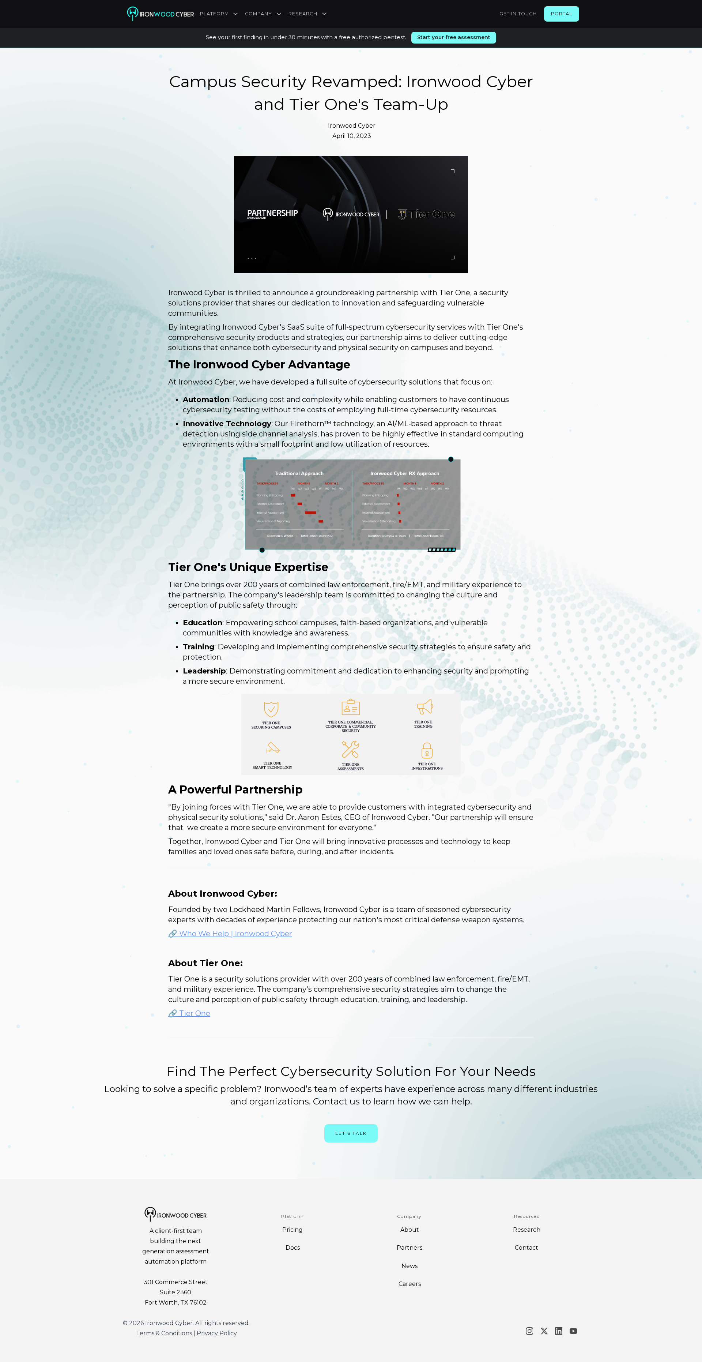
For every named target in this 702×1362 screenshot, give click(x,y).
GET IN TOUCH (518, 13)
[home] (160, 14)
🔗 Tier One (189, 1013)
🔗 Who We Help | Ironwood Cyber (230, 933)
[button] (219, 13)
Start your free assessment (453, 37)
